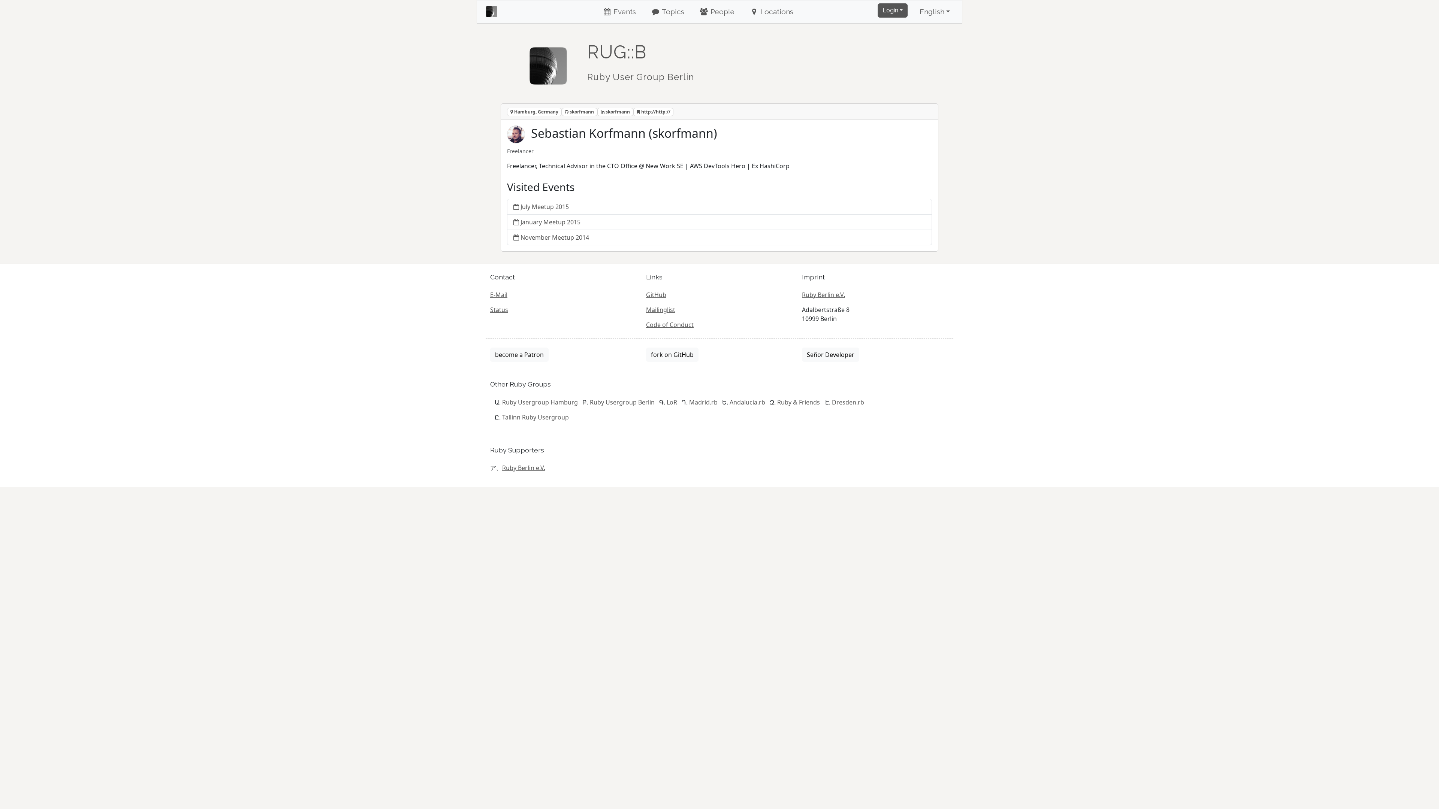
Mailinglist (660, 310)
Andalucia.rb (747, 402)
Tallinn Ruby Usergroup (535, 417)
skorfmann (582, 112)
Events (624, 11)
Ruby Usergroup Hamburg (540, 402)
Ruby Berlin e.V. (823, 295)
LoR (672, 402)
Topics (672, 11)
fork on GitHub (672, 355)
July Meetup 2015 (545, 207)
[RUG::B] (548, 62)
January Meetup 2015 (550, 222)
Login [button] (890, 10)
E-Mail (498, 295)
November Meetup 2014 (555, 237)
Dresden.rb (848, 402)
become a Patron (519, 355)
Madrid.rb (703, 402)
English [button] (932, 11)
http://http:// (655, 112)
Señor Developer (830, 355)
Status (499, 310)
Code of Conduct (670, 325)
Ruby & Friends (798, 402)
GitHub (656, 295)
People (721, 11)
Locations (775, 11)
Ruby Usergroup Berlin (622, 402)
